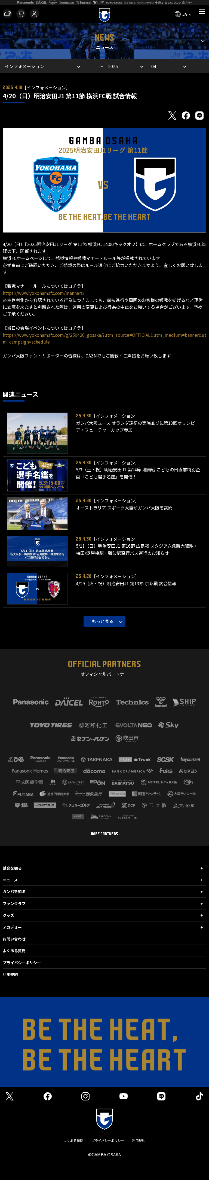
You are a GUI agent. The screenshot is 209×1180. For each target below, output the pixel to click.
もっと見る (102, 621)
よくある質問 (14, 950)
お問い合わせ (14, 939)
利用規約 (10, 974)
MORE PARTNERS (104, 834)
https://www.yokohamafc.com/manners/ (43, 293)
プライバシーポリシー (22, 962)
